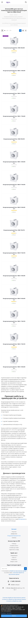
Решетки (14, 531)
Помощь (14, 543)
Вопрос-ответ (14, 561)
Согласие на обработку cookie (14, 601)
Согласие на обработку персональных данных (14, 599)
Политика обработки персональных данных (14, 597)
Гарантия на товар (14, 549)
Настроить (9, 613)
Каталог (14, 529)
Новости (14, 557)
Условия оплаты (14, 545)
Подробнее (3, 613)
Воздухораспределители (14, 535)
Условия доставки (14, 547)
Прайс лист (14, 553)
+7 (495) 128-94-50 (15, 581)
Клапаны (14, 537)
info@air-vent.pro (15, 584)
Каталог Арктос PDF (14, 541)
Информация (14, 555)
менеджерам (22, 519)
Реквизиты (14, 559)
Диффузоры (14, 533)
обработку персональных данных (18, 571)
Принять (14, 615)
